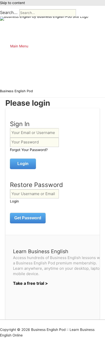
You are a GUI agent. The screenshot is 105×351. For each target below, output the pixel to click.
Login (14, 201)
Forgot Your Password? (29, 150)
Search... (9, 12)
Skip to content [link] (12, 3)
